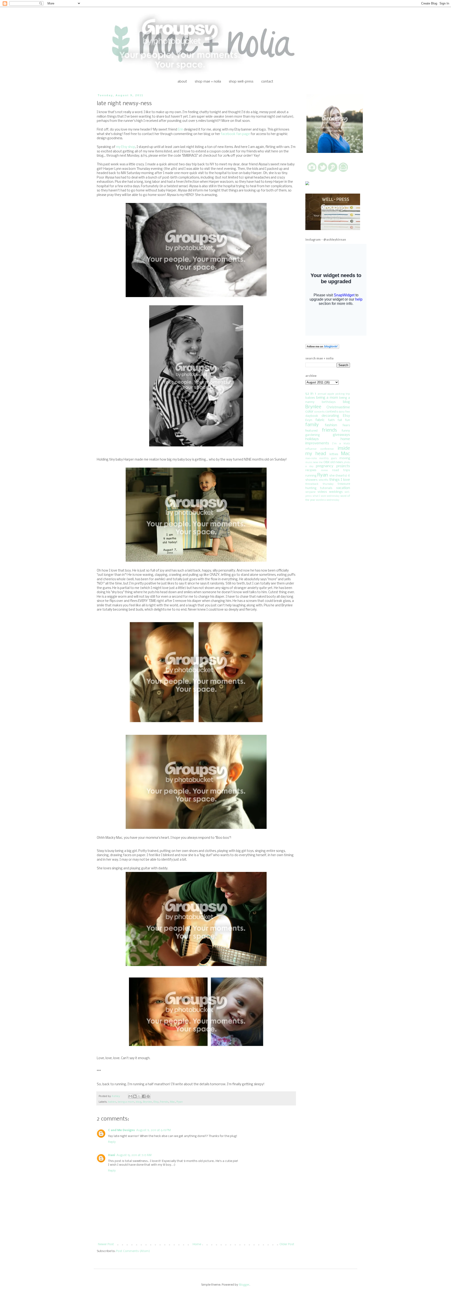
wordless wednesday (327, 500)
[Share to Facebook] (143, 1096)
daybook (311, 415)
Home (197, 1244)
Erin (180, 129)
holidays (312, 439)
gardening (312, 435)
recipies (310, 470)
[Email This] (130, 1096)
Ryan (179, 1102)
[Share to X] (139, 1096)
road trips (341, 470)
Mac (172, 1102)
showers (311, 479)
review (324, 470)
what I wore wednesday (326, 496)
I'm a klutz (341, 443)
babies (112, 1102)
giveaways (341, 435)
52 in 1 (310, 394)
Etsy (156, 1102)
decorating (330, 416)
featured (311, 430)
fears (346, 425)
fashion (331, 425)
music (308, 462)
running (310, 475)
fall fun (344, 420)
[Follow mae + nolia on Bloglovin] (322, 348)
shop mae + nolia (208, 81)
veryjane (310, 492)
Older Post (287, 1244)
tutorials (326, 488)
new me (318, 462)
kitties (334, 454)
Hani (111, 1155)
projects (343, 466)
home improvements (327, 441)
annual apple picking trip (334, 394)
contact (267, 81)
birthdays (329, 402)
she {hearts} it (339, 475)
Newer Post (106, 1244)
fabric (320, 420)
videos (322, 491)
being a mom (126, 1102)
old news (336, 462)
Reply (112, 1142)
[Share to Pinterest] (148, 1096)
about (182, 81)
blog (138, 1102)
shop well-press (241, 81)
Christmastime (338, 407)
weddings (336, 491)
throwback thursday (319, 484)
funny (346, 430)
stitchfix (323, 480)
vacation (343, 488)
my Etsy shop (125, 147)
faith (331, 420)
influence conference (319, 449)
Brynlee (147, 1102)
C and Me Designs (121, 1130)
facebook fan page (235, 134)
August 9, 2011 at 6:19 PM (153, 1130)
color (309, 411)
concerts (319, 411)
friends (164, 1102)
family (312, 424)
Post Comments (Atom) (133, 1251)
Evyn (308, 420)
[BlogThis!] (134, 1096)
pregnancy (324, 466)
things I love (339, 480)
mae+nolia (311, 458)
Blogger (244, 1284)
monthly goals (328, 458)
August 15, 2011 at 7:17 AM (134, 1155)
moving (344, 458)
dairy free (344, 411)
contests (331, 411)
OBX (326, 462)
